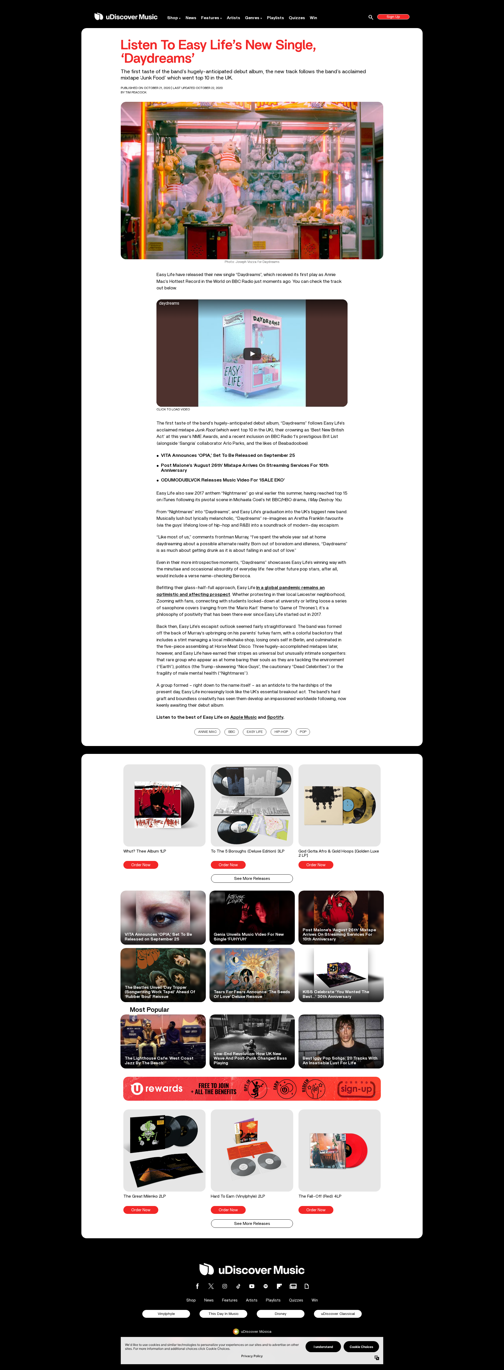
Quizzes (297, 18)
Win (313, 18)
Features (210, 18)
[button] (164, 816)
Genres (252, 18)
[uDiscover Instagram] (224, 1286)
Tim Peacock (135, 92)
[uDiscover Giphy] (306, 1286)
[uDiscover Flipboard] (279, 1286)
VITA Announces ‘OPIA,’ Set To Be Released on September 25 (228, 455)
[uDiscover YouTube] (252, 1286)
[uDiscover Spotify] (265, 1286)
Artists (233, 18)
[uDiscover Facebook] (197, 1286)
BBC (231, 732)
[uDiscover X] (211, 1286)
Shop (172, 18)
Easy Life (255, 732)
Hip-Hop (281, 732)
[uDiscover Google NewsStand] (293, 1286)
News (191, 18)
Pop (303, 732)
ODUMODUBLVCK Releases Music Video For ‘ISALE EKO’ (223, 480)
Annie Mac (207, 732)
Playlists (275, 18)
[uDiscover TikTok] (238, 1286)
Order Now (140, 865)
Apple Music (243, 717)
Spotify (275, 717)
